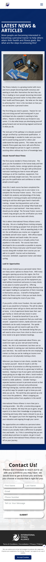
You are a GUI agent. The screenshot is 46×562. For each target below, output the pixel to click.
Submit (24, 515)
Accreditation (24, 544)
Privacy (33, 544)
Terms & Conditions (10, 544)
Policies (40, 544)
